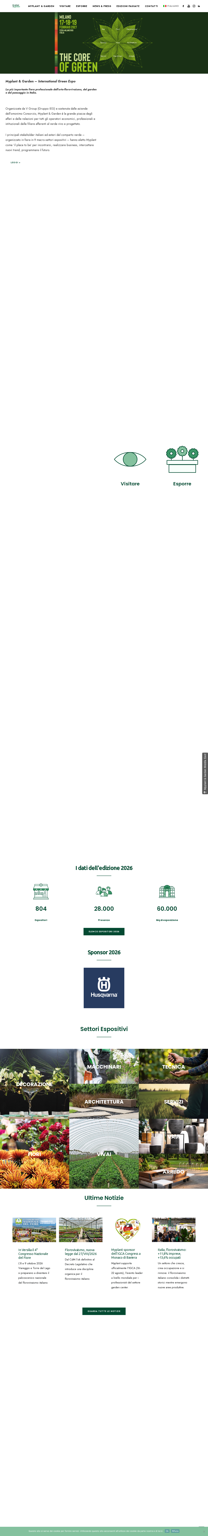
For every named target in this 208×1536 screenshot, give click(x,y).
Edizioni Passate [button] (128, 6)
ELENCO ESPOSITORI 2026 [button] (104, 931)
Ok (167, 1531)
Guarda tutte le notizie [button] (104, 1311)
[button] (184, 6)
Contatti (151, 6)
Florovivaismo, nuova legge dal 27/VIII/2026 (81, 1252)
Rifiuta (175, 1531)
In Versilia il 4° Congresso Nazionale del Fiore (33, 1253)
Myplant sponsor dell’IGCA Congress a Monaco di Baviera (126, 1253)
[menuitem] (41, 6)
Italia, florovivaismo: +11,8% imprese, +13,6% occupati (172, 1253)
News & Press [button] (102, 6)
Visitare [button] (65, 6)
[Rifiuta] (204, 1531)
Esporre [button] (81, 6)
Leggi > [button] (15, 162)
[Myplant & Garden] (16, 6)
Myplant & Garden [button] (41, 6)
